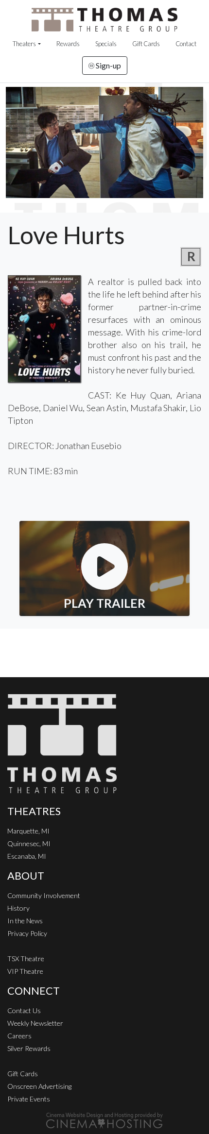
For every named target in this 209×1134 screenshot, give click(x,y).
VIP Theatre (25, 971)
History (18, 908)
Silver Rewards (29, 1048)
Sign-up (107, 65)
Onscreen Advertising (39, 1086)
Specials (106, 44)
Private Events (28, 1099)
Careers (19, 1036)
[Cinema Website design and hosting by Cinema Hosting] (104, 1120)
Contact (185, 44)
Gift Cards (146, 44)
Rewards (68, 44)
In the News (25, 921)
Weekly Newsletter (35, 1023)
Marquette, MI (28, 831)
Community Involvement (43, 895)
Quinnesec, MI (29, 843)
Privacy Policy (27, 933)
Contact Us (24, 1010)
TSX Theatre (25, 958)
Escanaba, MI (26, 856)
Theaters (24, 44)
